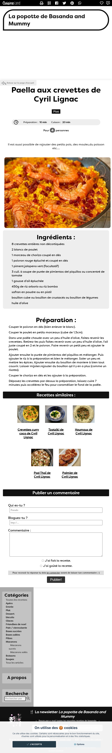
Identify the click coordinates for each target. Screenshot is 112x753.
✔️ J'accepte (34, 744)
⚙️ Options (79, 744)
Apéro (9, 603)
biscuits (10, 617)
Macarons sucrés (15, 647)
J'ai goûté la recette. (57, 566)
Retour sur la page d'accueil (20, 83)
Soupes (10, 659)
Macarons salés (18, 652)
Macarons (11, 641)
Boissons (10, 655)
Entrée (9, 606)
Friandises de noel (16, 624)
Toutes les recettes (16, 599)
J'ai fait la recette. (57, 560)
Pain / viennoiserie (16, 627)
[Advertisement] (56, 56)
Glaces (9, 620)
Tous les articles (14, 662)
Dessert (10, 613)
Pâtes (9, 638)
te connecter (53, 572)
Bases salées (13, 634)
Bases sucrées (13, 631)
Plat (8, 610)
